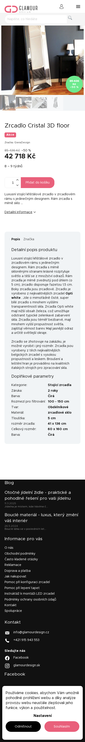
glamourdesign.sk (26, 665)
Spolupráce (13, 610)
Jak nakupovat (15, 576)
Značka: (17, 142)
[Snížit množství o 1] (17, 185)
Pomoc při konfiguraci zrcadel (27, 582)
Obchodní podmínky (20, 553)
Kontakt (11, 605)
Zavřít (32, 227)
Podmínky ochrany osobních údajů (30, 599)
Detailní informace (18, 212)
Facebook (21, 657)
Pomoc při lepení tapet (22, 588)
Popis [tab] (15, 239)
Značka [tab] (28, 239)
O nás (9, 547)
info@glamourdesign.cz (31, 632)
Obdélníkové (58, 407)
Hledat (74, 23)
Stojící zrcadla (59, 385)
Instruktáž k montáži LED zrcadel (30, 593)
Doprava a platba (18, 570)
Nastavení (43, 716)
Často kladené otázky (21, 559)
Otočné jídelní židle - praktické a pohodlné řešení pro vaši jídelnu (38, 495)
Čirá (51, 396)
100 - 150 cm (58, 401)
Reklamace (13, 565)
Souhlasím (62, 726)
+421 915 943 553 (26, 639)
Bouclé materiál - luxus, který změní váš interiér (41, 518)
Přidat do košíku (38, 182)
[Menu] (78, 6)
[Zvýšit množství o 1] (17, 180)
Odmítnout (23, 726)
